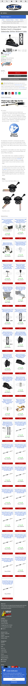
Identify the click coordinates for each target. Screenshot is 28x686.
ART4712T (8, 283)
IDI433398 (7, 576)
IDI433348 (20, 463)
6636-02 (5, 169)
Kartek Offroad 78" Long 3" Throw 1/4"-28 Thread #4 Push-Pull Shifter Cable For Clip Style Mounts (7, 513)
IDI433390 (7, 553)
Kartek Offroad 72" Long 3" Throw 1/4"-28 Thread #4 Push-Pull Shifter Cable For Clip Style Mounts (20, 491)
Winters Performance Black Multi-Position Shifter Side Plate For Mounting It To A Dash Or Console (7, 356)
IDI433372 (20, 508)
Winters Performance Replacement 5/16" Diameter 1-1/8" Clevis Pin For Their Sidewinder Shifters (7, 401)
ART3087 (20, 305)
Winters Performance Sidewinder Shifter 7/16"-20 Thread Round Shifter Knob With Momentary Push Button (20, 266)
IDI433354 (7, 486)
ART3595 (20, 418)
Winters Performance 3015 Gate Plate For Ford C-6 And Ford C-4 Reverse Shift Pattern (20, 311)
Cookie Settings (4, 651)
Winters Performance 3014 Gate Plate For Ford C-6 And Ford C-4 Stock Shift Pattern (7, 311)
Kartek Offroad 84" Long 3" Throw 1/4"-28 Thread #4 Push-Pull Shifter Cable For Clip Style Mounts (20, 513)
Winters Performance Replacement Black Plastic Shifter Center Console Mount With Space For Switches (7, 379)
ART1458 (7, 395)
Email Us (4, 628)
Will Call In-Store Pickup (14, 79)
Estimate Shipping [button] (7, 53)
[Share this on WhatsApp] (19, 93)
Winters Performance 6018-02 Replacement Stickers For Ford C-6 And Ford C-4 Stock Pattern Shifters (7, 424)
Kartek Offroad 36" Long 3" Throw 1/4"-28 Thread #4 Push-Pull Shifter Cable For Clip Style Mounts (20, 423)
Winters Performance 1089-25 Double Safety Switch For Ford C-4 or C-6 (7, 244)
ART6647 (20, 395)
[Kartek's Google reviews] (12, 667)
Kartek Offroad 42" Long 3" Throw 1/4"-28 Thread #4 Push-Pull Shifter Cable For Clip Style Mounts (7, 446)
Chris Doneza (8, 684)
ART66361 (20, 350)
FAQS (2, 646)
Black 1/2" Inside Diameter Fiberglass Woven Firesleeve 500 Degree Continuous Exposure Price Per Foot (7, 221)
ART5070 (20, 373)
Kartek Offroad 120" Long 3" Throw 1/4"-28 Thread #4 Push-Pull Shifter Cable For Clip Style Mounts (20, 559)
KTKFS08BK (7, 238)
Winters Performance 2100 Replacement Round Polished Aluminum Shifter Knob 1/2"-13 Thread (20, 243)
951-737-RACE (22, 87)
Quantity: (3, 70)
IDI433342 (7, 463)
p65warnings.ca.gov (18, 84)
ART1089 (20, 238)
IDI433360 (19, 158)
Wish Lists (3, 648)
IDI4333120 (20, 576)
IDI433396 (20, 553)
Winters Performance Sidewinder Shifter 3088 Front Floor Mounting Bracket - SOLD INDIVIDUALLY (7, 289)
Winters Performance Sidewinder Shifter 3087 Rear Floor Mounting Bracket (20, 288)
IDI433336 (20, 441)
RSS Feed (4, 661)
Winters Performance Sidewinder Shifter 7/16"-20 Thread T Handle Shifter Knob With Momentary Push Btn (7, 266)
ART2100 (20, 260)
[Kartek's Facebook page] (2, 667)
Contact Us (3, 644)
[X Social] (6, 667)
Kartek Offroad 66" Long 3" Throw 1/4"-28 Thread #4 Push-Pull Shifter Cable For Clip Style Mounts (7, 491)
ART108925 (7, 260)
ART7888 (7, 418)
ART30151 (8, 350)
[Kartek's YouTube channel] (16, 667)
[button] (11, 1)
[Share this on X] (6, 93)
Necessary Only (14, 681)
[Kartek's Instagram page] (9, 667)
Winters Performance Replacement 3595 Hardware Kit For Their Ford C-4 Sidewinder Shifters (20, 401)
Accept (14, 679)
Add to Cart (17, 72)
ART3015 (20, 328)
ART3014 (7, 328)
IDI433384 (20, 531)
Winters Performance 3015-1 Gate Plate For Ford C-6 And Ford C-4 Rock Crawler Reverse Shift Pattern (7, 334)
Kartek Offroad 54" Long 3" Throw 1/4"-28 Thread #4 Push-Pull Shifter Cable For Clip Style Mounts (7, 468)
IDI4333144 (7, 598)
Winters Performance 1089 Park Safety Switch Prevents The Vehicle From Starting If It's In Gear (20, 221)
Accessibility (4, 659)
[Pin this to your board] (13, 93)
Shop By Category (5, 16)
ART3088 (7, 305)
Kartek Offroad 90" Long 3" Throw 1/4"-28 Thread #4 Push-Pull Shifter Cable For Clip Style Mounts (7, 536)
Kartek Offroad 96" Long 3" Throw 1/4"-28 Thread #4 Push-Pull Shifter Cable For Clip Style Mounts (20, 536)
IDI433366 (7, 508)
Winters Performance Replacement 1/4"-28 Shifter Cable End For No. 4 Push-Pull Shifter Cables (20, 378)
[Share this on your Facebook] (2, 93)
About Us (2, 642)
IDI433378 (7, 531)
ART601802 (7, 441)
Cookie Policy (20, 676)
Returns (2, 654)
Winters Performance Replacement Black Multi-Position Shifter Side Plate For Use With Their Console (20, 333)
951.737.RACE (9, 625)
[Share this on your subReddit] (16, 93)
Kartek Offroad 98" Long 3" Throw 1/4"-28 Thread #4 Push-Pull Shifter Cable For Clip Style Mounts (7, 560)
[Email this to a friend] (9, 93)
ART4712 (20, 283)
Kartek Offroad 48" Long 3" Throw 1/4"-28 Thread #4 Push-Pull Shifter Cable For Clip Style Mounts (20, 446)
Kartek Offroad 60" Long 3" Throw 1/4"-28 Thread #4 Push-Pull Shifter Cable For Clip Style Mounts (20, 468)
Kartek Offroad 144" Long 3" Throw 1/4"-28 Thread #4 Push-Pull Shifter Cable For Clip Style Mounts (7, 582)
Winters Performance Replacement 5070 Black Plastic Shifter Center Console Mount (20, 356)
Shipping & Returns (4, 657)
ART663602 (7, 373)
